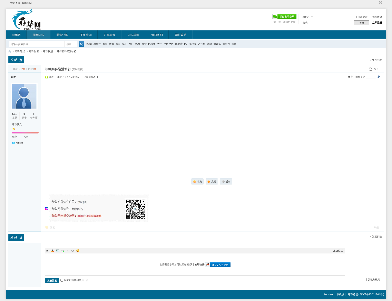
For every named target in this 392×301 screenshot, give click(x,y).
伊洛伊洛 (169, 44)
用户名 (306, 17)
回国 (118, 44)
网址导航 (180, 35)
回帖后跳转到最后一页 (76, 280)
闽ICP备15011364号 (371, 294)
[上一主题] (374, 69)
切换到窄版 (380, 3)
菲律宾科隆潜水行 (67, 51)
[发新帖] (16, 59)
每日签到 (157, 35)
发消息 (19, 142)
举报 (376, 227)
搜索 (69, 44)
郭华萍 (97, 44)
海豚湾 (179, 44)
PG (185, 44)
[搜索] (81, 44)
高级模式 (338, 250)
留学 (144, 44)
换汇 (131, 44)
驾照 (104, 44)
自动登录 (363, 17)
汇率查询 (109, 35)
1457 (15, 114)
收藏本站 (27, 2)
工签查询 (86, 35)
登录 (189, 264)
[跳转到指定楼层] (378, 77)
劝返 (111, 44)
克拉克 (192, 44)
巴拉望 (152, 44)
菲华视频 (48, 51)
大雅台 (226, 44)
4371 (27, 136)
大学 (159, 44)
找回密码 (377, 17)
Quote (68, 251)
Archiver (328, 294)
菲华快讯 (62, 35)
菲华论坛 (38, 35)
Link (62, 251)
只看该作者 (90, 77)
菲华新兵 (17, 124)
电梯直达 (360, 77)
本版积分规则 (372, 279)
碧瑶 (209, 44)
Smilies (78, 251)
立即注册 (377, 22)
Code (73, 251)
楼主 (350, 77)
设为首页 (15, 2)
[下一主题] (378, 69)
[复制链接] (77, 69)
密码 (305, 22)
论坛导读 (133, 35)
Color (52, 251)
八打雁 (201, 44)
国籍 (234, 44)
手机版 (340, 294)
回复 (52, 227)
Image (57, 251)
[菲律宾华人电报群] (99, 221)
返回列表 (377, 60)
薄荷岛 (217, 44)
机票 (137, 44)
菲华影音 (34, 51)
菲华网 (16, 35)
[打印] (370, 69)
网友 (13, 77)
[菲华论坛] (26, 27)
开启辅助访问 (377, 3)
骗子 (124, 44)
